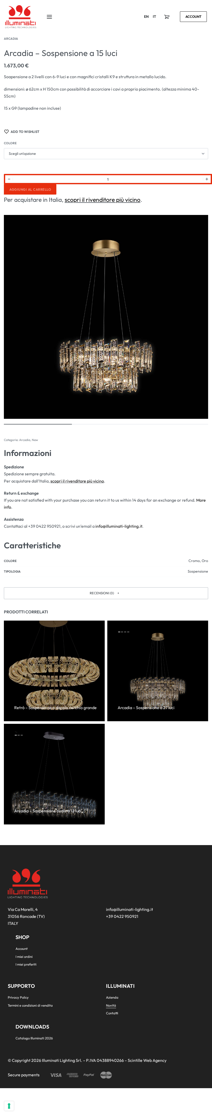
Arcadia (11, 39)
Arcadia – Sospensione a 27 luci (146, 707)
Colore (10, 143)
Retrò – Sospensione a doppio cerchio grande (55, 707)
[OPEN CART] (167, 17)
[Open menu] (49, 17)
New (35, 440)
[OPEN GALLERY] (106, 317)
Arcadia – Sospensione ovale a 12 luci (47, 810)
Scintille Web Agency (147, 1060)
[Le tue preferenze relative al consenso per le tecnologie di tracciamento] (9, 1106)
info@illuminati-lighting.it (118, 526)
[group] (157, 671)
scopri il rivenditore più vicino (102, 199)
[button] (106, 593)
